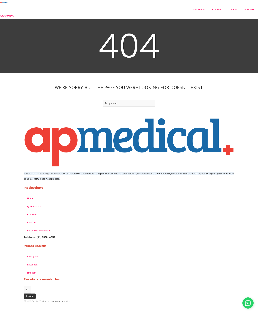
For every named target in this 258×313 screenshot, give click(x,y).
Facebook (32, 264)
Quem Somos (198, 9)
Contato (233, 9)
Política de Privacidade (39, 230)
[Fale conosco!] (248, 303)
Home (30, 198)
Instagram (32, 256)
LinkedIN (31, 272)
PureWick (249, 9)
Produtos (217, 9)
